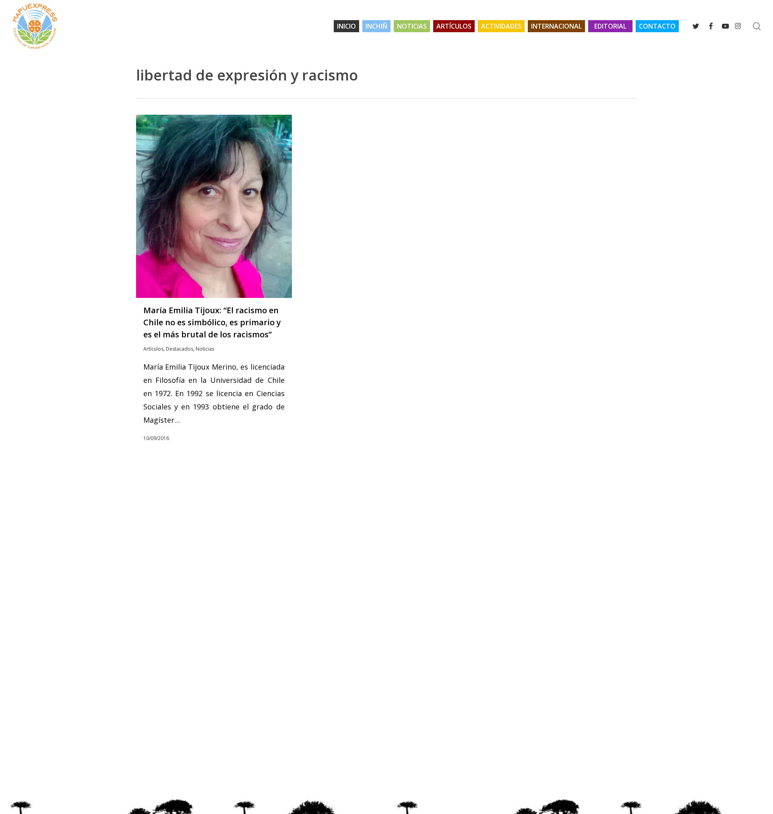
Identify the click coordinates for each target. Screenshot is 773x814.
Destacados (179, 348)
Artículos (153, 348)
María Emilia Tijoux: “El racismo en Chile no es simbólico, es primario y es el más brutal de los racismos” (212, 322)
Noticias (205, 348)
